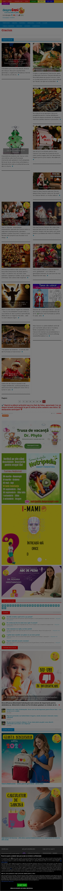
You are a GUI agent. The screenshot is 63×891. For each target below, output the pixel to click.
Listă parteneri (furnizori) (7, 881)
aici (11, 868)
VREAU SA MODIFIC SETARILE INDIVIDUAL (21, 888)
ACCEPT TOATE (22, 885)
